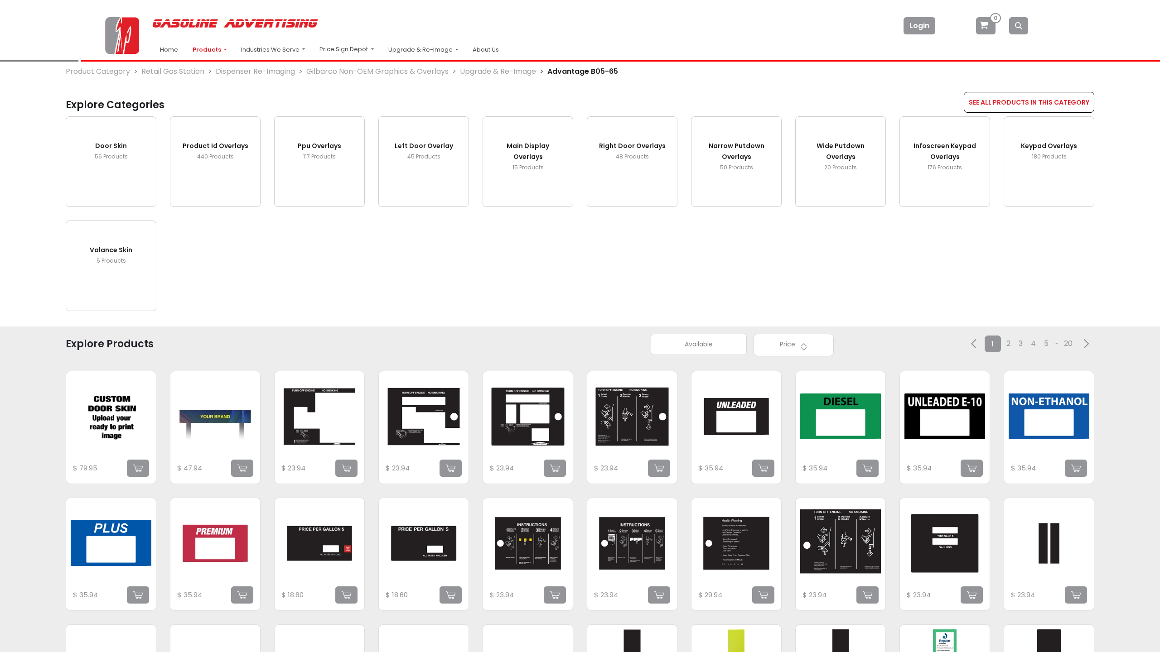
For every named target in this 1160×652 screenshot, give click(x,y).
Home (169, 49)
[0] (986, 25)
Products (207, 49)
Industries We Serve (271, 49)
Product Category (98, 71)
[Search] (1018, 25)
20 (1068, 343)
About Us (486, 49)
